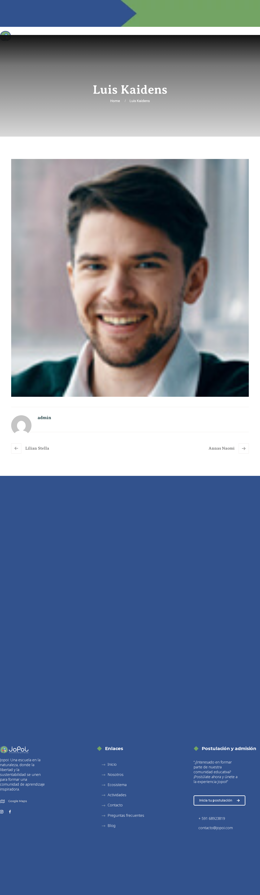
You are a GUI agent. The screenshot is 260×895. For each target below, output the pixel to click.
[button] (112, 775)
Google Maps (17, 801)
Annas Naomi (222, 448)
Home (116, 101)
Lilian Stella (37, 448)
